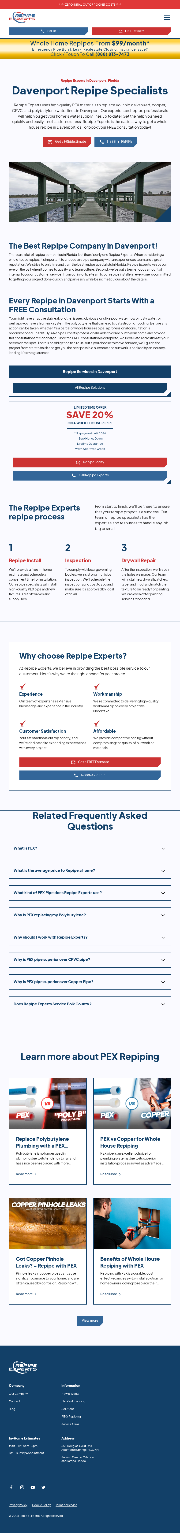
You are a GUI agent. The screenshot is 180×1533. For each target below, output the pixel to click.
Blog (12, 1409)
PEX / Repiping (71, 1416)
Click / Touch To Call (90, 54)
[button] (166, 17)
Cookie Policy (41, 1505)
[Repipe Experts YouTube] (33, 1487)
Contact (14, 1401)
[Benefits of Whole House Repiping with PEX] (132, 1251)
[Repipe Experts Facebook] (11, 1487)
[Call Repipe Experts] (115, 142)
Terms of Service (66, 1505)
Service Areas (70, 1424)
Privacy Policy (18, 1505)
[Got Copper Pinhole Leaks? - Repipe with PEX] (47, 1251)
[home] (27, 17)
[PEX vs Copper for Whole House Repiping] (132, 1131)
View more (90, 1320)
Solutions (67, 1409)
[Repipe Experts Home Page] (23, 1367)
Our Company (18, 1393)
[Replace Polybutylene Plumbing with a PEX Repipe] (47, 1131)
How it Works (70, 1393)
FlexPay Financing (73, 1401)
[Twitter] (43, 1487)
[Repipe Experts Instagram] (22, 1487)
